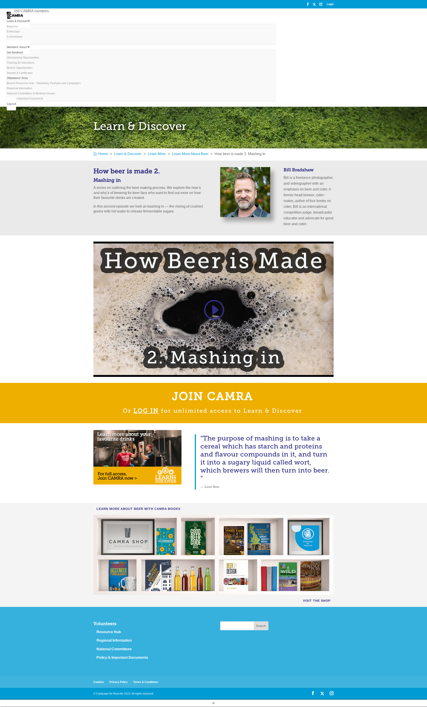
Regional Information (114, 640)
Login (330, 4)
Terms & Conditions (145, 682)
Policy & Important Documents (122, 657)
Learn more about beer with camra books (138, 509)
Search (261, 626)
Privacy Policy (118, 682)
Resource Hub (109, 632)
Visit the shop (316, 600)
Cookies (98, 682)
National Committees (114, 649)
